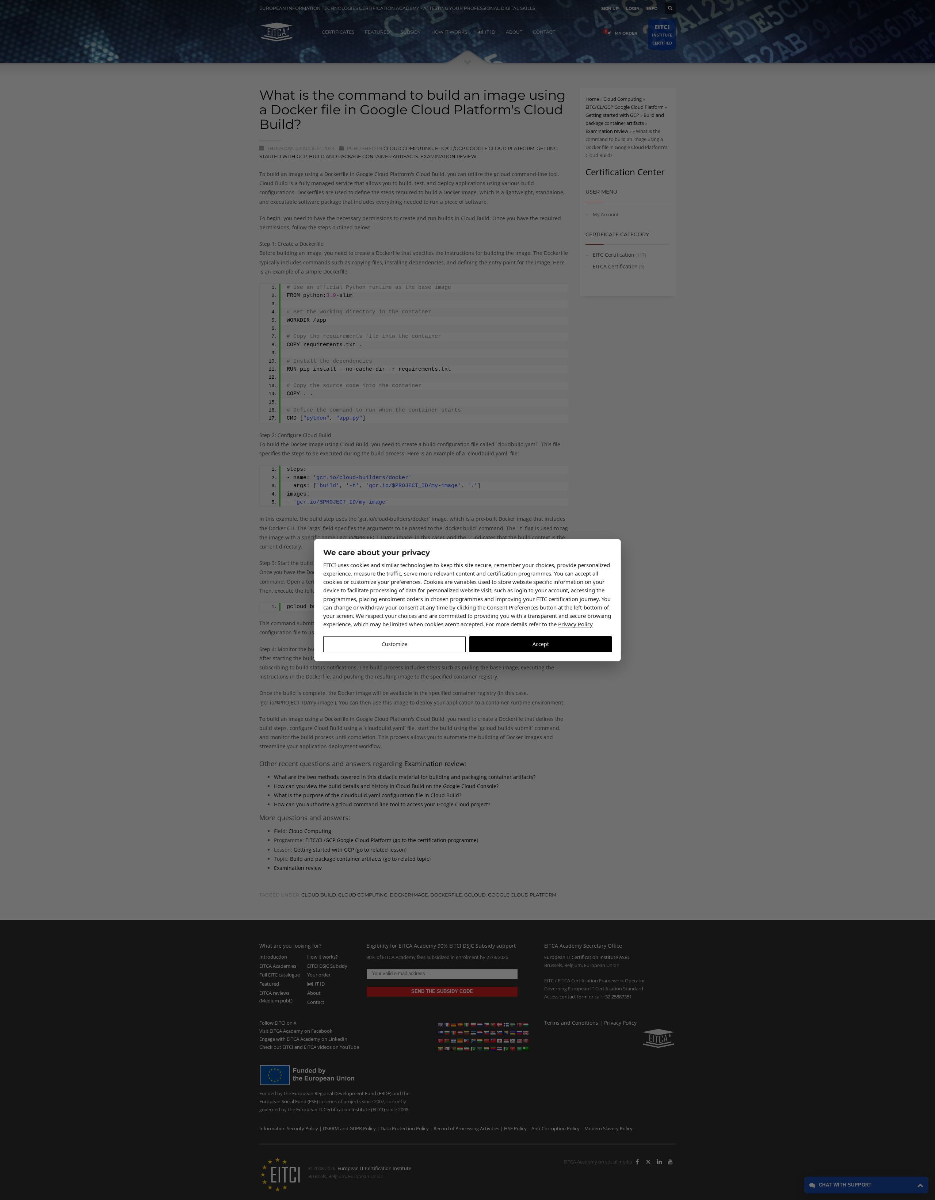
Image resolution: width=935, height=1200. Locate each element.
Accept (541, 644)
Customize (394, 644)
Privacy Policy (575, 624)
